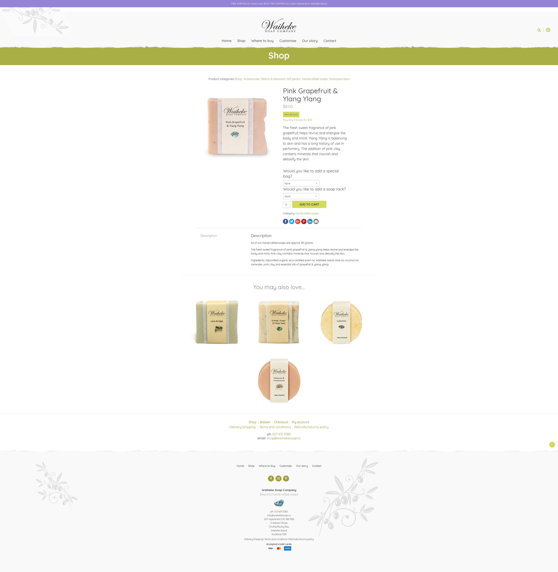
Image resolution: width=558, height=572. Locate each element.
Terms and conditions (275, 427)
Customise (287, 41)
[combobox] (301, 183)
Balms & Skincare (273, 79)
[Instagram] (278, 478)
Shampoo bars (339, 79)
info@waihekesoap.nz (279, 515)
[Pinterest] (286, 478)
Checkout (281, 422)
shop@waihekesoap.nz (284, 438)
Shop (241, 41)
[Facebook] (271, 478)
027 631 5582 (281, 434)
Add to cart (309, 204)
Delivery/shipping (242, 427)
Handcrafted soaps (315, 79)
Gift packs (293, 79)
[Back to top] (552, 444)
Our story (310, 41)
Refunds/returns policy (311, 427)
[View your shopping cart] (548, 29)
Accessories (252, 79)
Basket (265, 422)
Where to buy (262, 41)
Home (226, 41)
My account (300, 422)
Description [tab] (209, 236)
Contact (329, 41)
